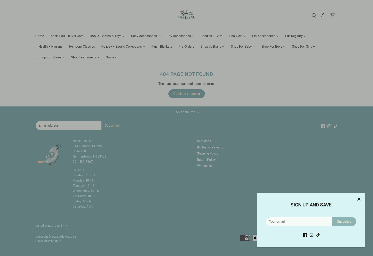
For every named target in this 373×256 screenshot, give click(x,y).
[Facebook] (304, 235)
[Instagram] (311, 235)
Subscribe (344, 222)
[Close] (358, 199)
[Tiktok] (317, 235)
